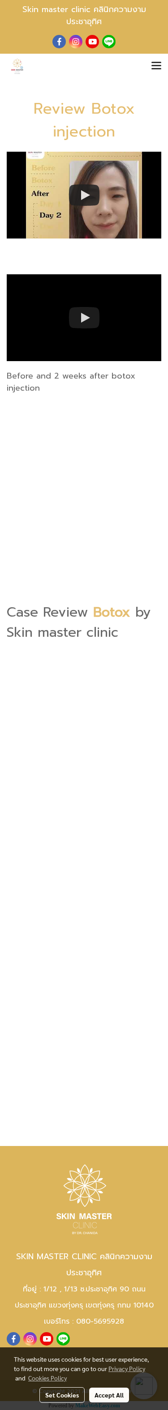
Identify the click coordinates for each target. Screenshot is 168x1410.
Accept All (109, 1395)
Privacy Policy (126, 1368)
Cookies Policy (47, 1378)
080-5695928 (100, 1321)
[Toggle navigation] (156, 66)
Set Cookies (62, 1395)
